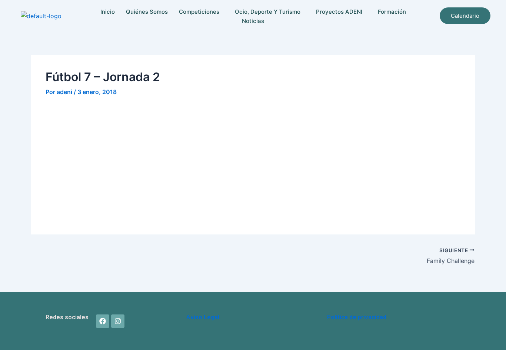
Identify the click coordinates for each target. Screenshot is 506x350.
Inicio (107, 11)
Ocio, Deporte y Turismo (267, 11)
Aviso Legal (202, 317)
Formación (392, 11)
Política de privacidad (356, 317)
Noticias (253, 20)
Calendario (465, 15)
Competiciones (199, 11)
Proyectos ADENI (339, 11)
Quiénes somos (147, 11)
